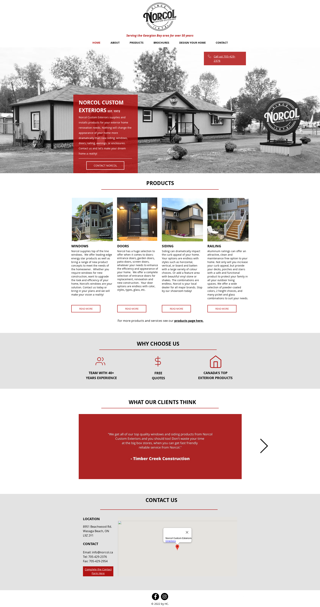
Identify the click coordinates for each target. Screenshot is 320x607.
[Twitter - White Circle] (243, 596)
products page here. (189, 321)
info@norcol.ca (102, 552)
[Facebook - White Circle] (237, 596)
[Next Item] (264, 446)
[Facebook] (155, 596)
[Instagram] (164, 596)
